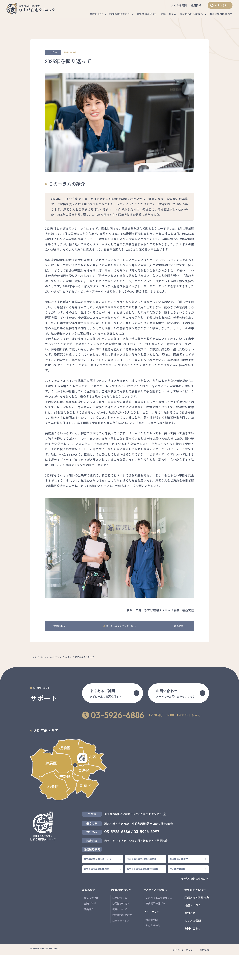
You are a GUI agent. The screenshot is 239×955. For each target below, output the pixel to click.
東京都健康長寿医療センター (98, 859)
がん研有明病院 (178, 869)
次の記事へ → (181, 626)
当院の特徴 (90, 903)
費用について (119, 909)
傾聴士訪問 (152, 919)
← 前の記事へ (58, 626)
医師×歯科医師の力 (220, 14)
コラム (53, 52)
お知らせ (189, 913)
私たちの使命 (91, 897)
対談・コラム (168, 14)
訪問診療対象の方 (122, 915)
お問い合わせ (222, 5)
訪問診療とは (119, 897)
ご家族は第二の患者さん (159, 897)
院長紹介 (89, 909)
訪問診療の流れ (120, 903)
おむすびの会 (153, 925)
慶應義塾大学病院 (179, 859)
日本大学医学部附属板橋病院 (141, 859)
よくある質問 (179, 5)
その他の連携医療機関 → (194, 878)
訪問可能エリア (120, 920)
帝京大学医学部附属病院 (96, 869)
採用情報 (196, 5)
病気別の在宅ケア (147, 14)
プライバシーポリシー (184, 949)
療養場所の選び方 (155, 903)
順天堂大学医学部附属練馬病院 (143, 869)
